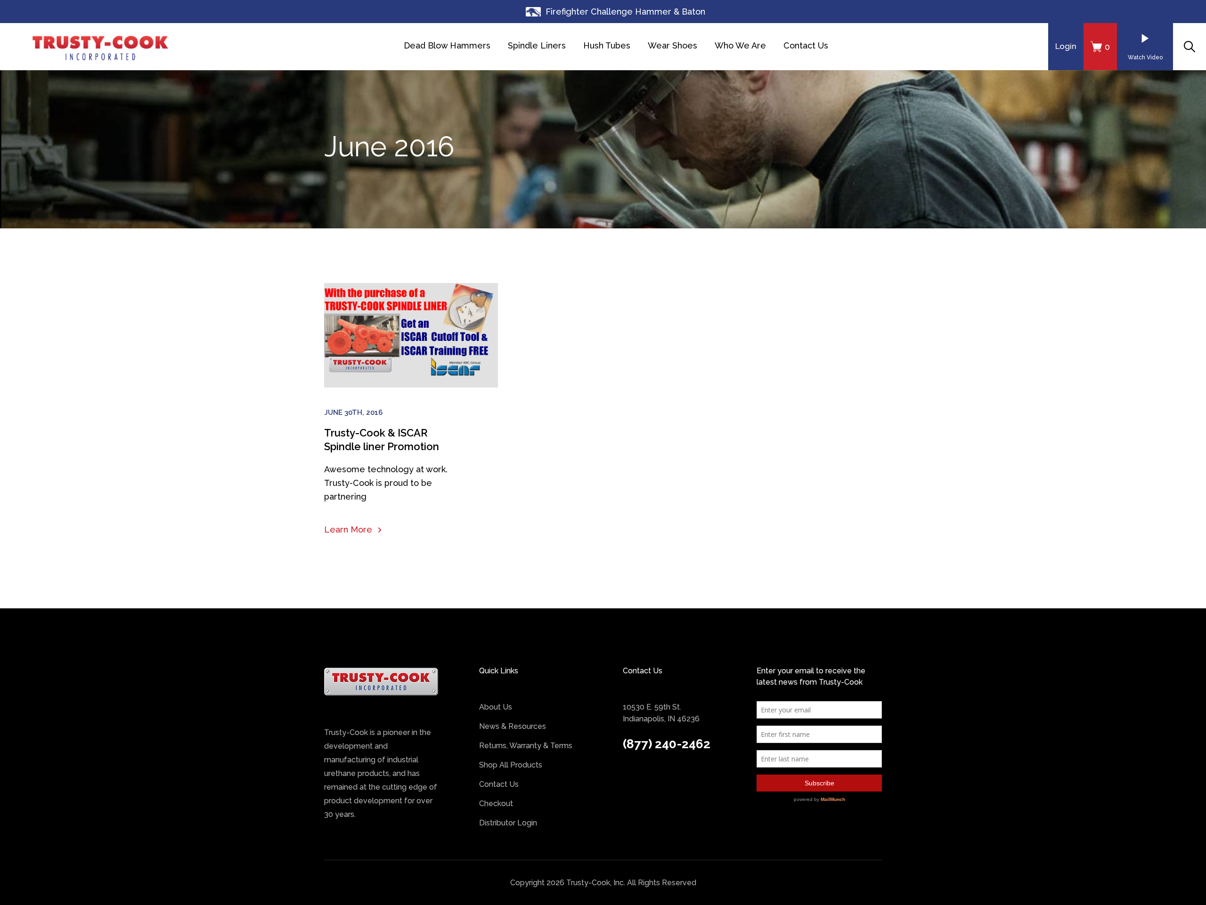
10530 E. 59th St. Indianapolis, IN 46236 (661, 713)
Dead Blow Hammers (447, 45)
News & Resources (512, 726)
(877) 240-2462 (666, 744)
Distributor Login (508, 822)
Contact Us (805, 45)
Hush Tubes (606, 45)
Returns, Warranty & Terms (525, 745)
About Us (495, 707)
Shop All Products (510, 764)
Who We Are (740, 45)
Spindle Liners (537, 45)
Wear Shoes (672, 45)
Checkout (496, 803)
